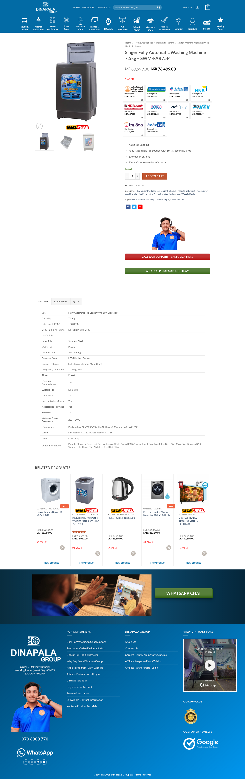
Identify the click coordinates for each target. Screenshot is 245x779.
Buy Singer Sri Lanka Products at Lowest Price (178, 191)
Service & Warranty (78, 693)
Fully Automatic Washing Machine (146, 199)
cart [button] (62, 547)
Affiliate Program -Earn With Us (143, 661)
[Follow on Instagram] (32, 762)
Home (76, 7)
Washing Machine (165, 42)
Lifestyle (108, 29)
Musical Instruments (165, 28)
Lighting (178, 29)
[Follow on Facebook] (26, 762)
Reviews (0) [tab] (60, 301)
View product (51, 562)
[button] (197, 7)
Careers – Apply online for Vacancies (146, 654)
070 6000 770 (35, 738)
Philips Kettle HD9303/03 (121, 517)
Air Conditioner (123, 28)
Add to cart (155, 176)
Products (88, 7)
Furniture (192, 29)
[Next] (114, 81)
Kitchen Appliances (39, 28)
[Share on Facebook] (128, 207)
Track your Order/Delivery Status (86, 648)
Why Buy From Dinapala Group (85, 661)
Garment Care (150, 29)
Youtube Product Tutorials (82, 706)
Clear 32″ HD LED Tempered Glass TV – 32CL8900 (189, 520)
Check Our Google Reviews (82, 654)
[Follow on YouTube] (44, 762)
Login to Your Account (79, 686)
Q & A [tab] (76, 301)
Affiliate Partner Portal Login (83, 673)
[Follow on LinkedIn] (38, 762)
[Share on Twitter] (134, 207)
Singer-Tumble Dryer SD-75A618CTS (50, 513)
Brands (206, 28)
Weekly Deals (220, 28)
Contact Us (104, 7)
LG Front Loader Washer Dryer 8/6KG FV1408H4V (156, 513)
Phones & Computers (95, 28)
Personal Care (80, 28)
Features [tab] (43, 301)
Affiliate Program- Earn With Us (85, 667)
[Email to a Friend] (140, 207)
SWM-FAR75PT (178, 199)
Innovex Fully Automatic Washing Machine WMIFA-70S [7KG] (86, 520)
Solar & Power (136, 28)
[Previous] (41, 81)
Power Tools (67, 28)
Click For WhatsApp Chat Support (86, 641)
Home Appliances (53, 28)
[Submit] (159, 7)
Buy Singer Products (146, 191)
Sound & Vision (24, 28)
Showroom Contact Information (85, 699)
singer (166, 199)
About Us (130, 641)
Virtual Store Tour (77, 680)
